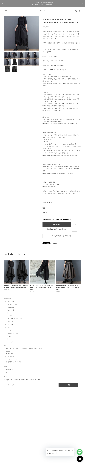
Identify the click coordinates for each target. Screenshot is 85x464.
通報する (55, 243)
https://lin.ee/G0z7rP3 (49, 186)
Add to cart (56, 224)
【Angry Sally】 (11, 342)
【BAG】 (9, 327)
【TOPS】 (9, 316)
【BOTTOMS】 (11, 321)
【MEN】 (9, 336)
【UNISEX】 (10, 339)
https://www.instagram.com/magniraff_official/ (57, 173)
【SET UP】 (10, 313)
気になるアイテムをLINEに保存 (61, 236)
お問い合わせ (10, 356)
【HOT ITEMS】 (11, 301)
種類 (43, 208)
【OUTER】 (10, 324)
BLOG (8, 351)
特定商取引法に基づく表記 (13, 362)
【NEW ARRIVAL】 (12, 304)
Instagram (9, 369)
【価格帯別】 (10, 310)
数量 (43, 212)
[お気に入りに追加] (74, 224)
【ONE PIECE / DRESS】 (14, 318)
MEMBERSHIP (10, 354)
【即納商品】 (10, 307)
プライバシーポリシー (12, 359)
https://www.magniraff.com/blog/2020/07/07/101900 (59, 124)
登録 (68, 385)
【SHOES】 (10, 330)
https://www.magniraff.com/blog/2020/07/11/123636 (59, 155)
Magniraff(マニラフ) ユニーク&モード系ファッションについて (24, 348)
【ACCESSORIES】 (12, 333)
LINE (7, 372)
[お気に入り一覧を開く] (76, 11)
